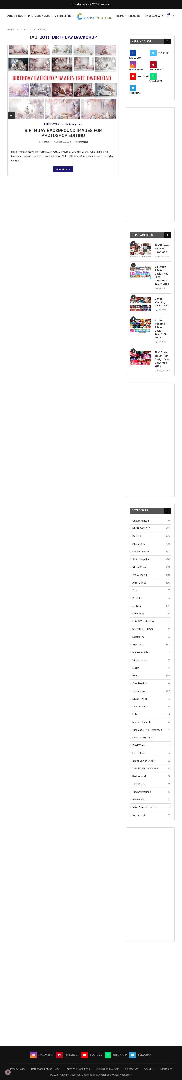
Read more (62, 169)
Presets (151, 597)
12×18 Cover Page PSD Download (162, 249)
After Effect (151, 582)
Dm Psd (151, 536)
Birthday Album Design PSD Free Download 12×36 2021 (162, 275)
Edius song (151, 613)
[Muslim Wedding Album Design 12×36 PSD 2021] (140, 326)
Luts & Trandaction (151, 621)
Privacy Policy (17, 1068)
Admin (45, 141)
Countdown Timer (151, 737)
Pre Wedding (151, 574)
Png (151, 590)
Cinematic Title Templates (151, 729)
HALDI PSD (151, 799)
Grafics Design (151, 551)
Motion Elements (151, 721)
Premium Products (128, 16)
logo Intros (151, 753)
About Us (149, 1068)
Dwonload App (154, 16)
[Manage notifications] (8, 1072)
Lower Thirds (151, 698)
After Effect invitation (151, 807)
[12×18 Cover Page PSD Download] (140, 250)
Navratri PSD (151, 814)
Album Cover (151, 567)
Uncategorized (151, 520)
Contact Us (131, 1068)
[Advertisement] (150, 164)
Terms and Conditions (77, 1068)
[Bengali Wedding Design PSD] (140, 304)
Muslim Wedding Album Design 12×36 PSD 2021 (161, 329)
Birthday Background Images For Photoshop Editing (63, 133)
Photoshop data (39, 16)
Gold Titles (151, 745)
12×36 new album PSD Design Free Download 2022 (162, 359)
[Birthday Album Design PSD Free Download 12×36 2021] (140, 272)
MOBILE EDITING (151, 629)
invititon (151, 605)
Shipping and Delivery (107, 1068)
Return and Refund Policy (45, 1068)
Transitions (151, 691)
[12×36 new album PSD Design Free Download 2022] (140, 358)
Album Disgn (15, 16)
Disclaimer (166, 1068)
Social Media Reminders (151, 768)
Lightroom (151, 636)
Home (10, 29)
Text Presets (151, 783)
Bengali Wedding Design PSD (162, 302)
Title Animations (151, 791)
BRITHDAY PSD (52, 124)
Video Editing (63, 16)
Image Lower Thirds (151, 760)
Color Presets (151, 706)
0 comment (81, 141)
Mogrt (151, 667)
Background (151, 776)
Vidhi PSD (151, 644)
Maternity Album (151, 652)
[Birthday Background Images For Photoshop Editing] (63, 82)
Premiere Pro (151, 683)
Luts (151, 714)
